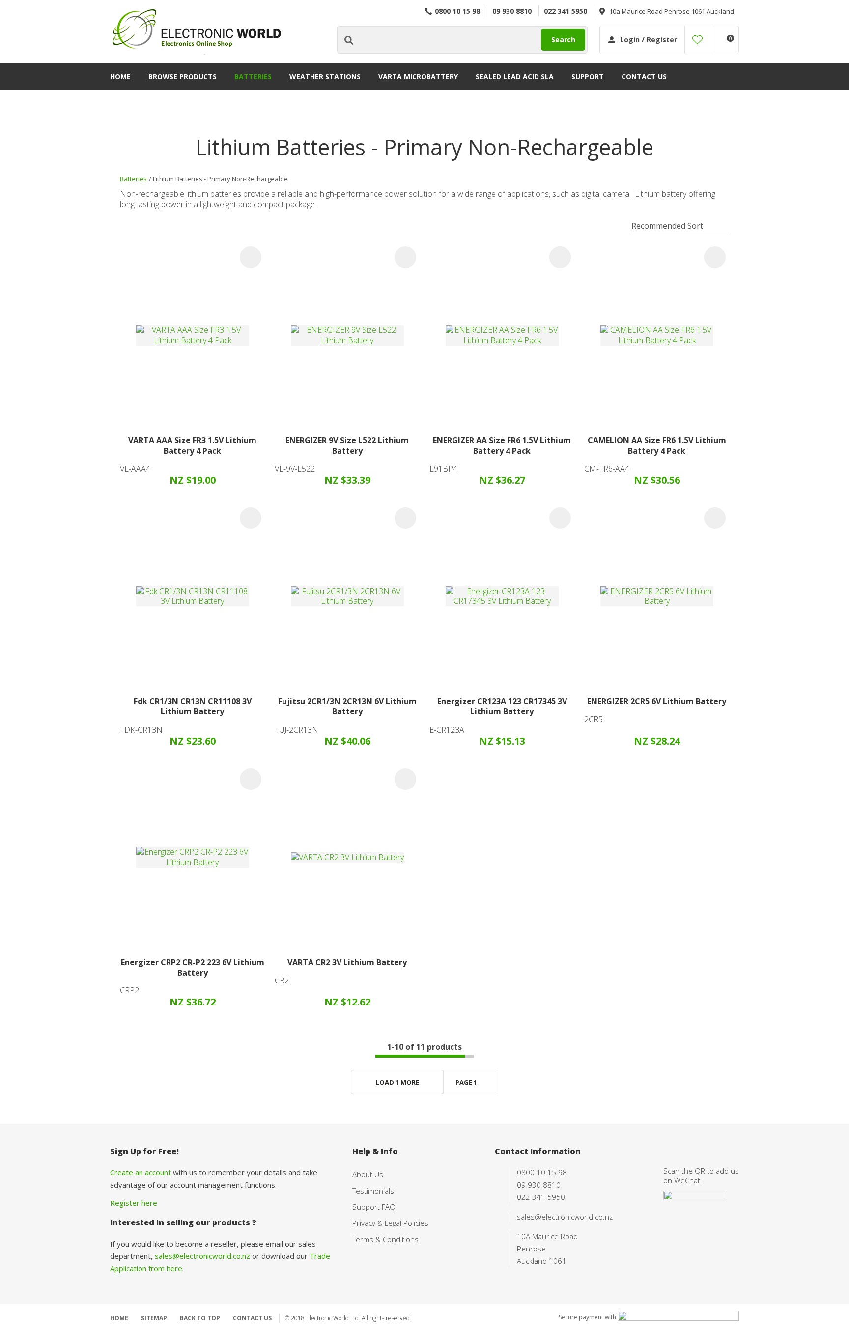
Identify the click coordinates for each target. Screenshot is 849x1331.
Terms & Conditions (385, 1239)
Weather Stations (325, 76)
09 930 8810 (512, 11)
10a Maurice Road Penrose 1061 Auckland (671, 11)
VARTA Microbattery (418, 76)
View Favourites (697, 40)
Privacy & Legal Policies (390, 1223)
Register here (133, 1203)
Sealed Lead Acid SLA (515, 76)
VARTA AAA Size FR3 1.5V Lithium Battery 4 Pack (192, 445)
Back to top (200, 1318)
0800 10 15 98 (457, 11)
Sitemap (154, 1318)
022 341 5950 (565, 11)
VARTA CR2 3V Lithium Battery (347, 962)
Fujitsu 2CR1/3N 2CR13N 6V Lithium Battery (347, 706)
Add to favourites (250, 257)
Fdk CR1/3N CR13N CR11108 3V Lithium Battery (193, 706)
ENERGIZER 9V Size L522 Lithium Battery (347, 445)
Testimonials (373, 1190)
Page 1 (466, 1082)
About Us (367, 1174)
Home (120, 76)
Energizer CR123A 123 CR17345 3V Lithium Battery (502, 706)
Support (587, 76)
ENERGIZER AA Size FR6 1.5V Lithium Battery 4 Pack (502, 445)
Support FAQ (374, 1207)
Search (563, 39)
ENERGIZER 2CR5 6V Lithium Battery (656, 701)
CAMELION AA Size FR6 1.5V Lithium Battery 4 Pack (657, 445)
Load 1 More (397, 1082)
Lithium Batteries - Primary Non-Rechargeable (220, 178)
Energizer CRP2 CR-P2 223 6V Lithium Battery (192, 967)
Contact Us (644, 76)
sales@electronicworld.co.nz (202, 1256)
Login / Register (648, 39)
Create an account (140, 1172)
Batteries (253, 76)
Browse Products (182, 76)
